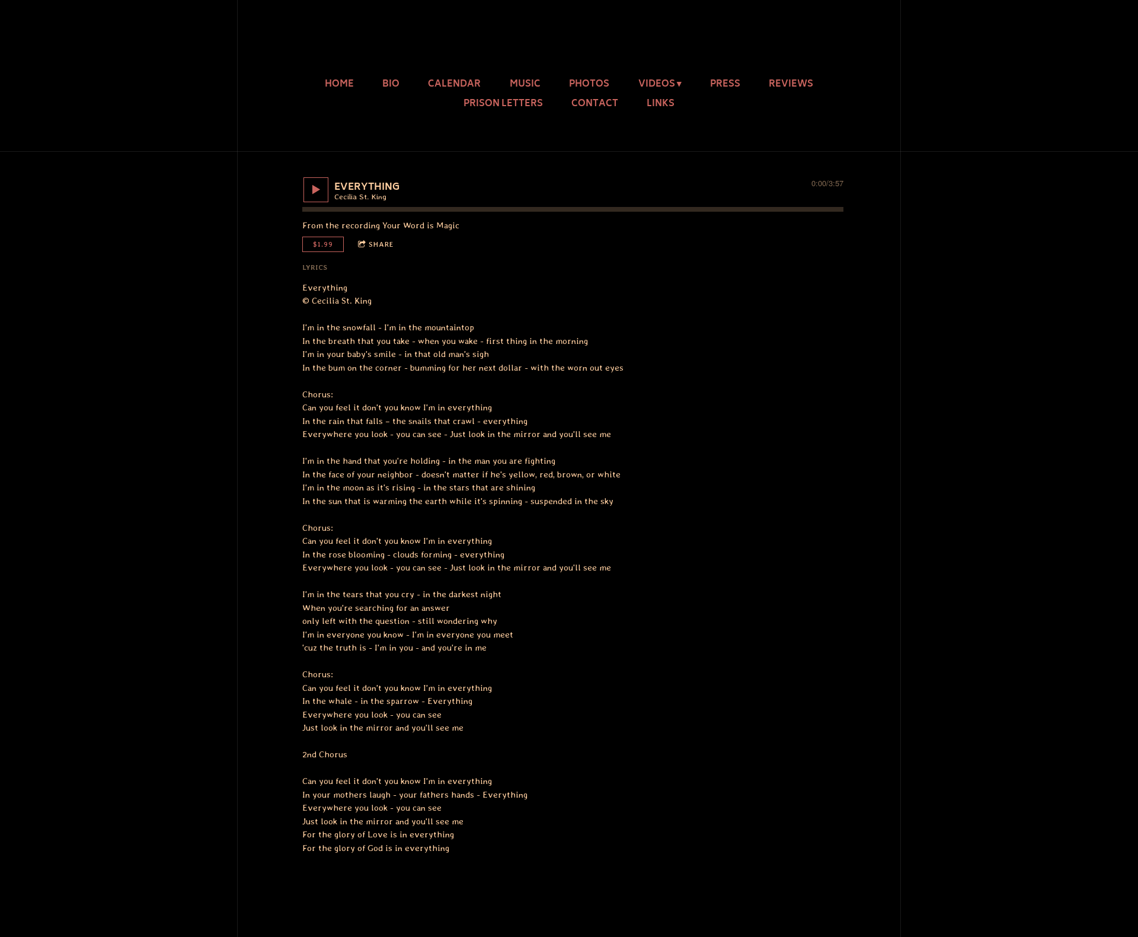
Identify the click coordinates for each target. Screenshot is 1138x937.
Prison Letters (503, 104)
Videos (656, 85)
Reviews (791, 85)
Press (725, 85)
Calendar (454, 85)
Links (661, 104)
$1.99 (323, 244)
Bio (390, 85)
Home (339, 85)
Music (525, 85)
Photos (589, 85)
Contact (594, 104)
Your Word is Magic (420, 225)
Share (381, 244)
